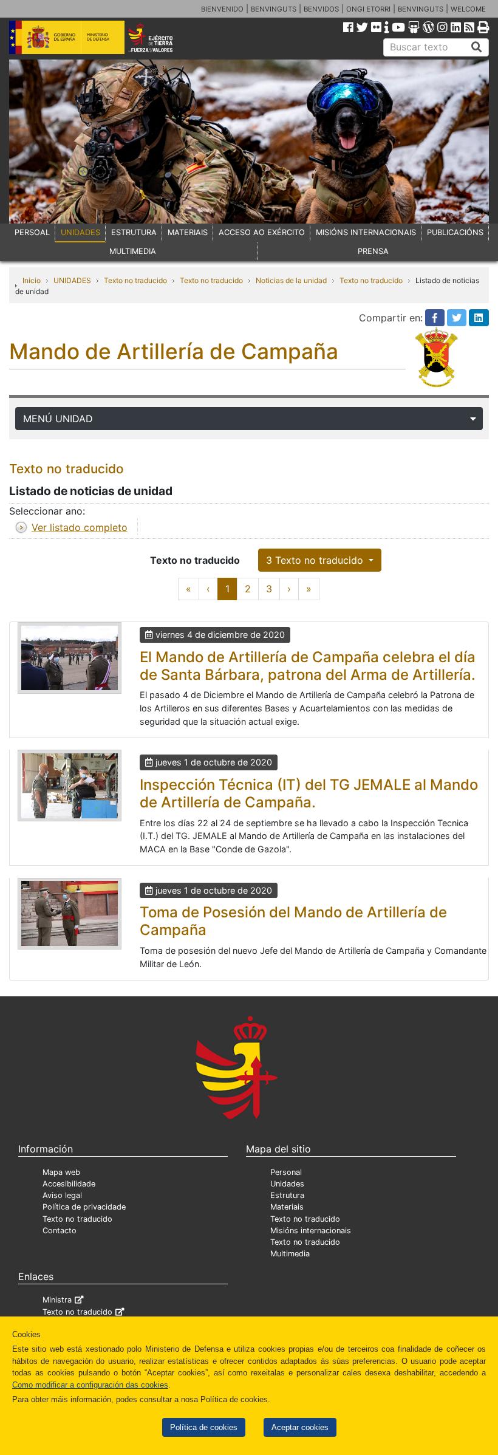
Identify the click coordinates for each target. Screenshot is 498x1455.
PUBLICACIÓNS (455, 232)
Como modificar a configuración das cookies (90, 1384)
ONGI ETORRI (368, 9)
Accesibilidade (69, 1183)
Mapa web (61, 1172)
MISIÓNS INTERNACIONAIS (366, 232)
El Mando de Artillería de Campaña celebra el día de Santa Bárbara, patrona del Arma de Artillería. (308, 665)
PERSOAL (32, 232)
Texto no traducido (135, 280)
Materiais (287, 1206)
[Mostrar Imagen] (69, 658)
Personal (286, 1172)
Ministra (57, 1299)
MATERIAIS (188, 232)
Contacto (60, 1230)
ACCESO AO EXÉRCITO (262, 232)
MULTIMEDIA (132, 251)
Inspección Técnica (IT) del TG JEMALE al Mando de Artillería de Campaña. (309, 793)
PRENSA (373, 251)
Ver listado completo (80, 527)
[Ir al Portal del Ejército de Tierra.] (160, 36)
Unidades (287, 1183)
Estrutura (287, 1195)
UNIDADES (80, 232)
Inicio (31, 280)
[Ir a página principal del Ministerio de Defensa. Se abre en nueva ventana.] (66, 36)
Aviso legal (62, 1195)
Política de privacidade (84, 1206)
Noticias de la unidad (291, 280)
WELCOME (468, 9)
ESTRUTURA (134, 232)
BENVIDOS (321, 9)
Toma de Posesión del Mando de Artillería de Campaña (293, 921)
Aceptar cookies (300, 1427)
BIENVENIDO (222, 9)
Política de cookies (203, 1427)
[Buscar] (477, 47)
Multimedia (290, 1253)
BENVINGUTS (273, 9)
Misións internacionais (310, 1230)
